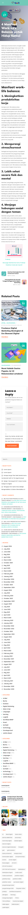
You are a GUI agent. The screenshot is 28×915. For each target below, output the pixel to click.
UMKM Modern (15, 904)
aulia (14, 20)
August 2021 (8, 664)
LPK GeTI (14, 863)
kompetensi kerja (20, 856)
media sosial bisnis (7, 875)
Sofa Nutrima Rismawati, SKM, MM (12, 325)
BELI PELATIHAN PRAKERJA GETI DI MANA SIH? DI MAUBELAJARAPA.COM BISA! (11, 525)
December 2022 (9, 626)
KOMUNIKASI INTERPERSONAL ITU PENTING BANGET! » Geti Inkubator (12, 508)
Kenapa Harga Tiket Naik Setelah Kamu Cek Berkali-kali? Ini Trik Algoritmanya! (15, 798)
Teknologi (12, 894)
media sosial (18, 872)
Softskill (5, 725)
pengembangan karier (8, 885)
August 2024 (8, 590)
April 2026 (7, 557)
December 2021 (9, 659)
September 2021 (9, 661)
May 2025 (7, 565)
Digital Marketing (8, 706)
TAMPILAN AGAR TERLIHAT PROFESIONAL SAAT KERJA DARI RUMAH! (13, 511)
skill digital (5, 894)
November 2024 (9, 582)
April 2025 (7, 568)
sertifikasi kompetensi (15, 891)
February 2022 (8, 653)
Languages (6, 712)
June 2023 (7, 609)
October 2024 (8, 585)
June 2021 (7, 670)
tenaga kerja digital (7, 898)
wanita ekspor (7, 733)
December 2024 (9, 579)
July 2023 (7, 607)
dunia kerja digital (6, 840)
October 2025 (8, 563)
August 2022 (8, 637)
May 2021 (7, 672)
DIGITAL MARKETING (7, 837)
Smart (5, 722)
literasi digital (5, 863)
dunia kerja (18, 837)
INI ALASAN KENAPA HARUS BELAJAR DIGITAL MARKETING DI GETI (13, 535)
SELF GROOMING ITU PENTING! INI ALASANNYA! (13, 518)
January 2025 (8, 576)
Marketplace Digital (7, 872)
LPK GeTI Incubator (7, 866)
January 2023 (8, 623)
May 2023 (7, 612)
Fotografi (21, 847)
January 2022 (8, 656)
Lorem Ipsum (7, 469)
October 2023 (8, 598)
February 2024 (8, 596)
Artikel (3, 323)
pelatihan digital (19, 875)
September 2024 (9, 587)
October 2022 (8, 631)
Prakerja (7, 259)
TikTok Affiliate (6, 901)
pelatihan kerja (6, 879)
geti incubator (11, 850)
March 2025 (7, 571)
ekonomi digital (6, 844)
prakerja (4, 891)
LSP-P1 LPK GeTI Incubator (9, 869)
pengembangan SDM (7, 888)
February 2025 (8, 574)
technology (6, 728)
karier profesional (6, 853)
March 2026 (7, 560)
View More (4, 337)
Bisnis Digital (9, 834)
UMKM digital (5, 904)
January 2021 (8, 683)
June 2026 (7, 552)
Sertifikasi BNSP (8, 720)
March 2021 (7, 678)
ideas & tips (7, 709)
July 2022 (7, 639)
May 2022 (7, 645)
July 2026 (7, 549)
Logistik (5, 717)
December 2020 (9, 686)
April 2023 (7, 615)
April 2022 (7, 648)
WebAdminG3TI (17, 365)
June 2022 (7, 642)
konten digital (12, 859)
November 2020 (9, 689)
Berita (5, 701)
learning (5, 714)
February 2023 (8, 620)
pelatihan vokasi (6, 882)
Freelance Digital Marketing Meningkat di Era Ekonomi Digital (12, 331)
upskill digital (5, 907)
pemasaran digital (18, 882)
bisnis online (18, 834)
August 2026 (8, 546)
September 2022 (9, 634)
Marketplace (21, 869)
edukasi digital (18, 840)
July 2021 (7, 667)
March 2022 (7, 650)
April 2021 (7, 675)
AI (2, 834)
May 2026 (7, 554)
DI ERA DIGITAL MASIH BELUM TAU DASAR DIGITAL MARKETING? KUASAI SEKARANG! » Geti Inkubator (12, 531)
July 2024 (7, 593)
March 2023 (7, 618)
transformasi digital (18, 901)
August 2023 (8, 604)
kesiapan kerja (18, 853)
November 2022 (9, 629)
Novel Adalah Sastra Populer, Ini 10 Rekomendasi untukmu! (12, 371)
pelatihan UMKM (17, 879)
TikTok (17, 898)
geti (3, 850)
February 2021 (8, 681)
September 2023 (9, 601)
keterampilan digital (7, 856)
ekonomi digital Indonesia (9, 847)
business (5, 703)
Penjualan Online (20, 888)
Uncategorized (5, 20)
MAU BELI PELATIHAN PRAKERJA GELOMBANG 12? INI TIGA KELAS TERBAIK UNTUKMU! (13, 502)
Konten (4, 859)
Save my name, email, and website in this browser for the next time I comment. (14, 438)
